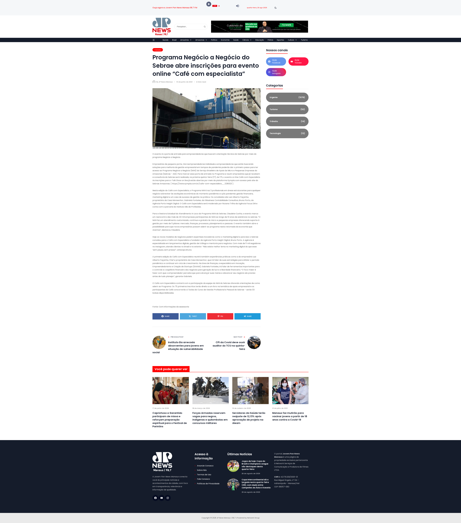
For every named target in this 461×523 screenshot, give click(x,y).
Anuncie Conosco (205, 465)
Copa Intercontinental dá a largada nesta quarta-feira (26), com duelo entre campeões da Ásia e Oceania (256, 483)
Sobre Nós (202, 470)
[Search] (205, 27)
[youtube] (162, 498)
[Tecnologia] (287, 133)
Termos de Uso (204, 474)
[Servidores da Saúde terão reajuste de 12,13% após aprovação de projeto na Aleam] (250, 390)
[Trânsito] (287, 121)
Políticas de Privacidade (208, 483)
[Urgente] (287, 97)
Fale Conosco (203, 479)
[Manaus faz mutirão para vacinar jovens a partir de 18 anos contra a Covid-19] (290, 390)
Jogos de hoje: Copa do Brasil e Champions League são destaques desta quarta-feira (255, 465)
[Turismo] (287, 109)
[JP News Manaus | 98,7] (161, 26)
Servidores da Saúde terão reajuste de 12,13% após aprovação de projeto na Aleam (248, 418)
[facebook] (155, 498)
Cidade (158, 50)
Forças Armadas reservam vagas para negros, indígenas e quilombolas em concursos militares (210, 418)
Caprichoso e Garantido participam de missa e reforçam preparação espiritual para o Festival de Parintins (169, 419)
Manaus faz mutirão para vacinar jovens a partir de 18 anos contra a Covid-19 (289, 416)
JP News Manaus (166, 82)
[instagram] (168, 498)
